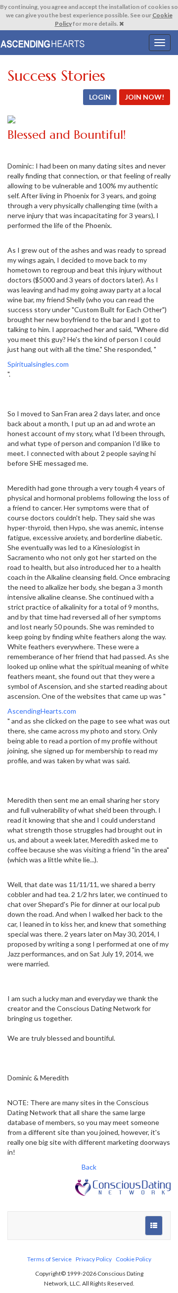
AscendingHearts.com (41, 711)
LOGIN (100, 97)
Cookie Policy (133, 1259)
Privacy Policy (94, 1259)
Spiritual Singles (43, 42)
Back (89, 1167)
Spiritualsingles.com (38, 364)
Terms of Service (49, 1259)
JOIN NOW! (144, 97)
